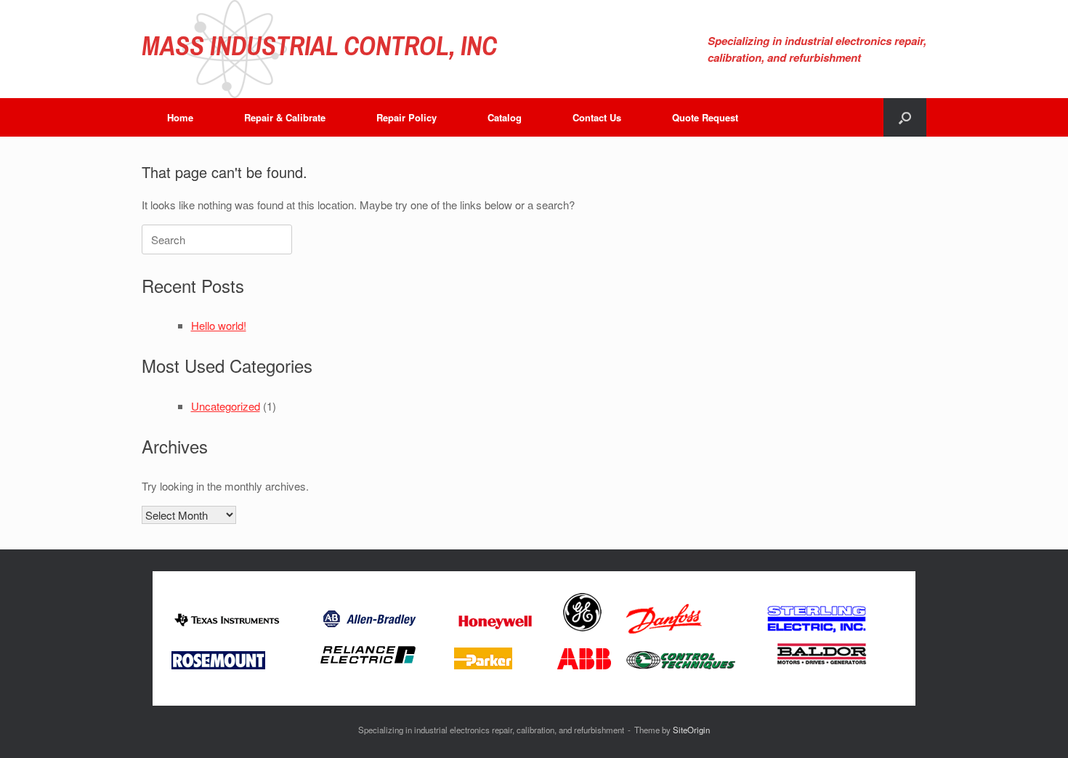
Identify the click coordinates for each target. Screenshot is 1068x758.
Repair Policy (406, 117)
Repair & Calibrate (284, 117)
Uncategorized (225, 406)
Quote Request (705, 117)
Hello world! (218, 325)
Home (180, 117)
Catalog (505, 117)
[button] (904, 117)
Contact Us (597, 117)
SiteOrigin (691, 729)
